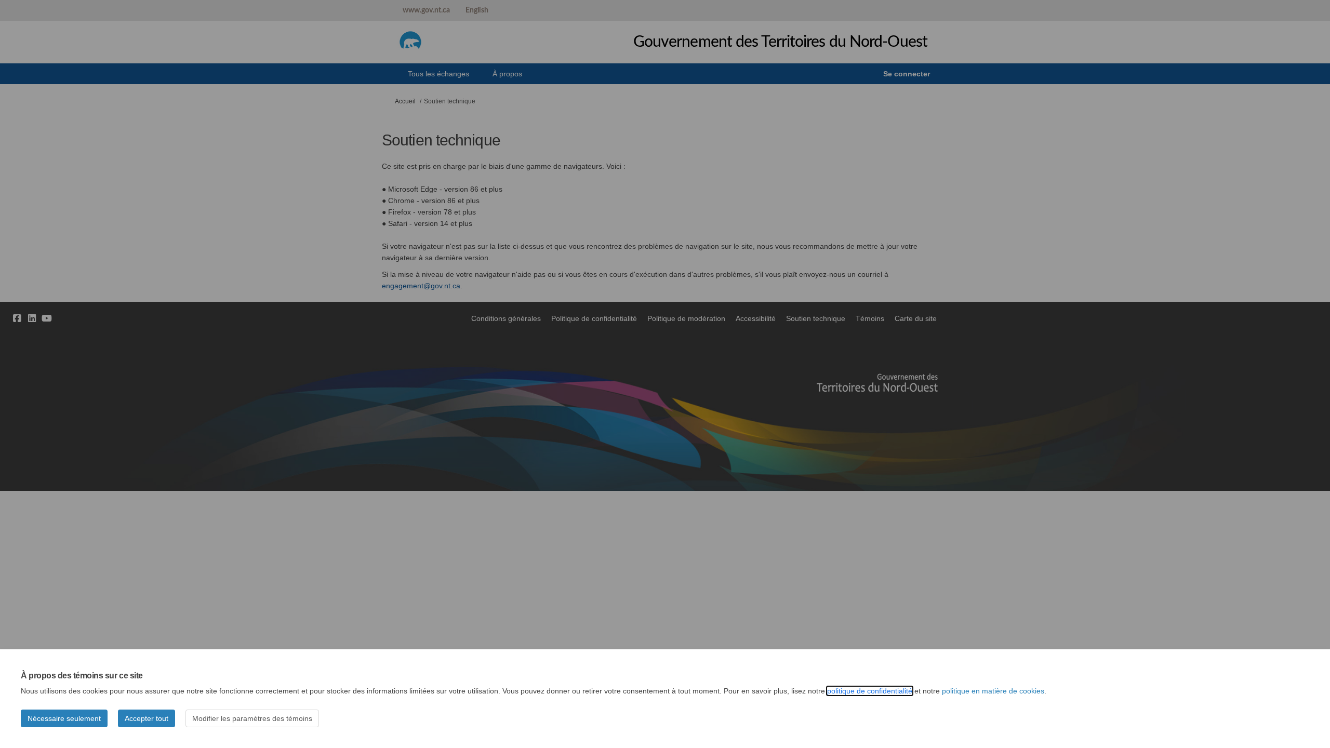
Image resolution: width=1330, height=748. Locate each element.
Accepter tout (146, 718)
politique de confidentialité (869, 691)
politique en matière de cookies (993, 691)
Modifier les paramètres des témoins (252, 718)
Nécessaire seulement (64, 718)
